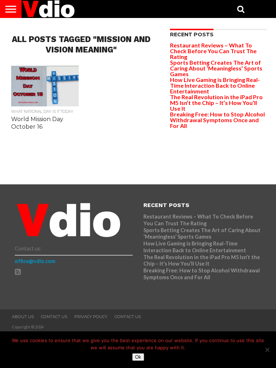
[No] (267, 349)
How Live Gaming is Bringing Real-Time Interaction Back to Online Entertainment (215, 85)
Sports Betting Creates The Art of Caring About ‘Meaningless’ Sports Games (216, 68)
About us (23, 316)
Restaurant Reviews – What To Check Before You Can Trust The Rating (213, 51)
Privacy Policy (90, 316)
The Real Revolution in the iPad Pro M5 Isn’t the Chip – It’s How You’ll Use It (216, 102)
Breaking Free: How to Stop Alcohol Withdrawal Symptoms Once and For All (217, 120)
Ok (138, 357)
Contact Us (54, 316)
